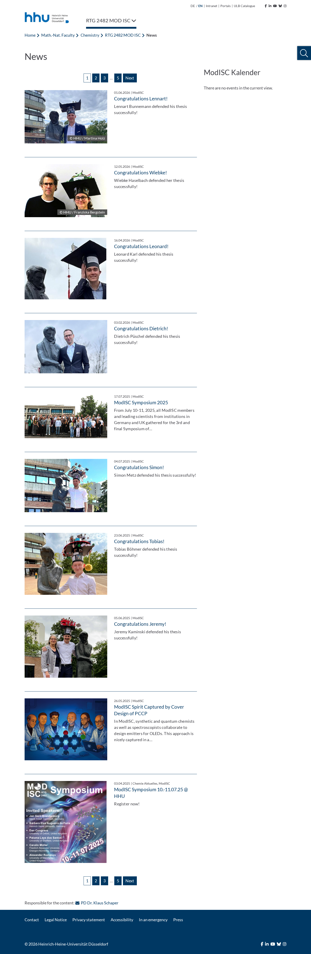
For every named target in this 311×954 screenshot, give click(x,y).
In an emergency (153, 919)
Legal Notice (56, 919)
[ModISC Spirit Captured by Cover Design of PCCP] (66, 729)
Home (30, 35)
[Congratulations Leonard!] (66, 268)
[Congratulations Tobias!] (66, 564)
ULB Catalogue (244, 6)
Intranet (211, 6)
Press (178, 919)
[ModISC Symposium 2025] (66, 416)
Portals (225, 6)
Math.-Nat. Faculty (58, 35)
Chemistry (90, 35)
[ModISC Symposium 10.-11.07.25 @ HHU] (66, 822)
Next (129, 77)
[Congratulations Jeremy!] (66, 646)
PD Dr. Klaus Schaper (99, 902)
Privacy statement (88, 919)
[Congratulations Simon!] (66, 485)
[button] (304, 53)
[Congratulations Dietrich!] (66, 346)
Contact (32, 919)
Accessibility (122, 919)
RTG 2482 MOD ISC (123, 35)
